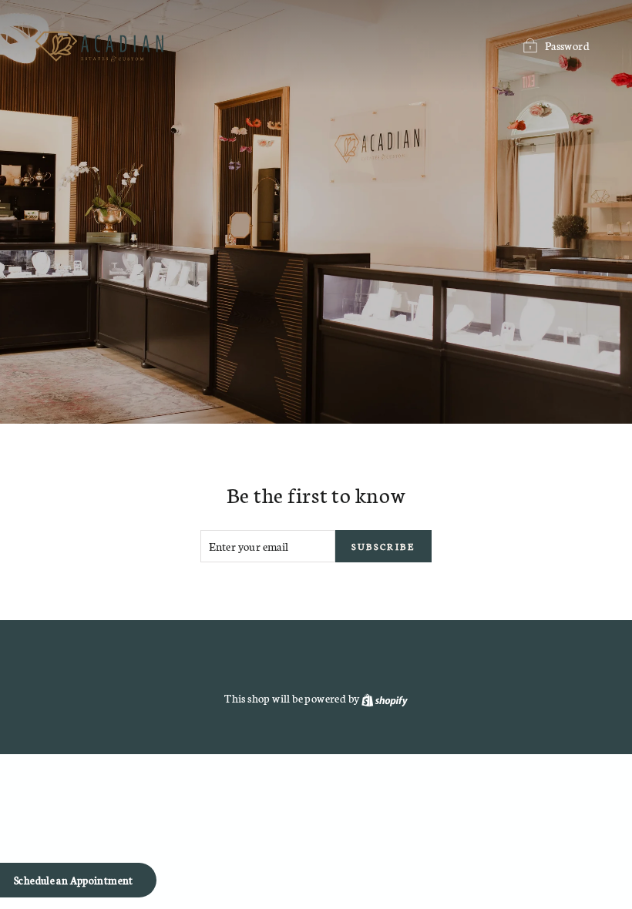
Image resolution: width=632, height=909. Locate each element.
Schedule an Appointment (73, 880)
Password (567, 45)
